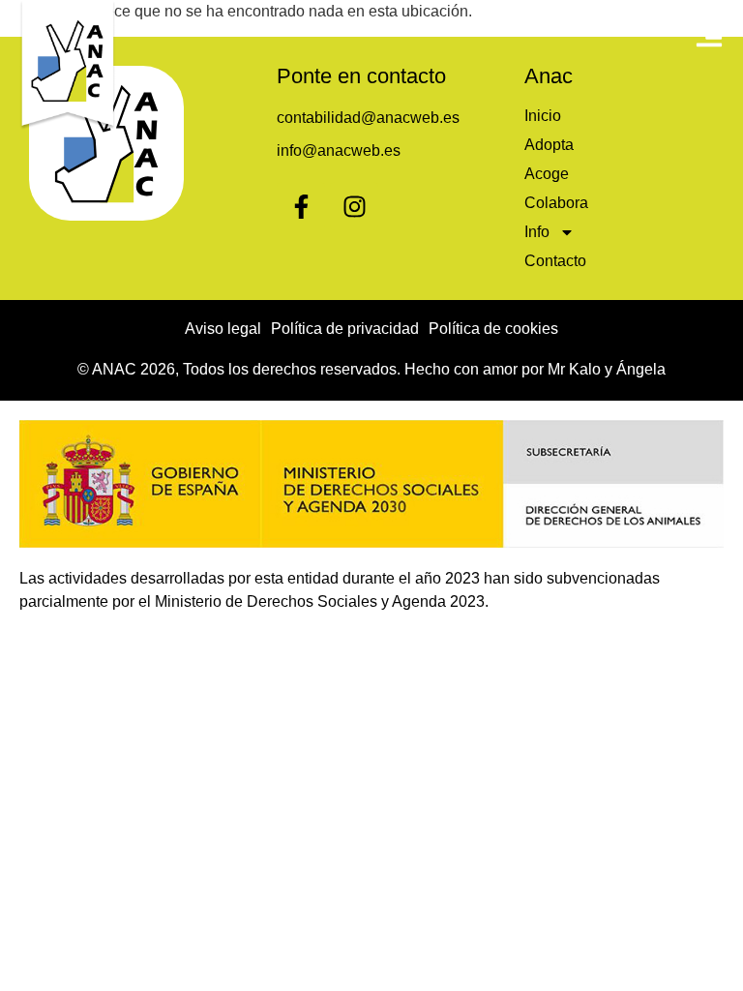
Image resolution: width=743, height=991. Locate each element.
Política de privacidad (345, 328)
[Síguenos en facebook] (301, 206)
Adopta (549, 144)
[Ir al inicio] (67, 65)
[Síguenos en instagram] (354, 206)
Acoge (546, 173)
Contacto (555, 261)
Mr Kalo (574, 369)
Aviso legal (223, 328)
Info (537, 232)
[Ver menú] (709, 33)
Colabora (556, 203)
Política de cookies (493, 328)
